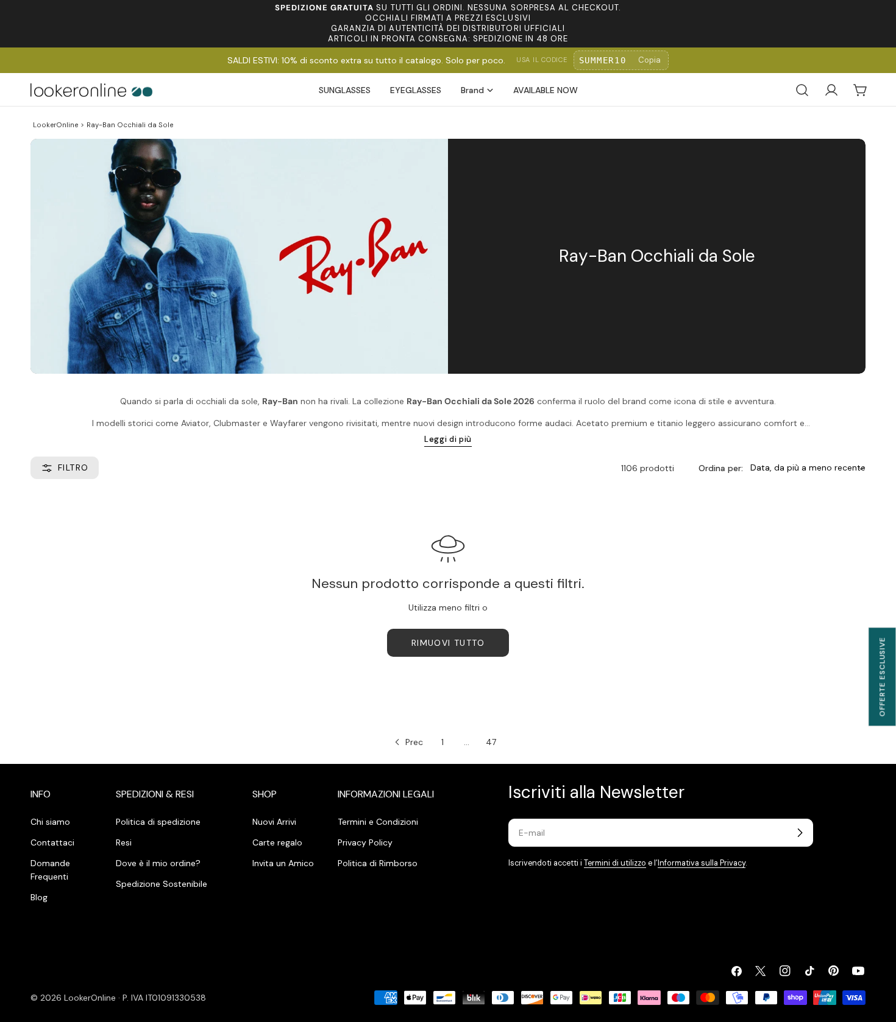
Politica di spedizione (158, 821)
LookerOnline (55, 124)
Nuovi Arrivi (274, 821)
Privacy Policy (365, 842)
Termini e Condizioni (378, 821)
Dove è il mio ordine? (158, 863)
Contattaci (52, 842)
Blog (39, 897)
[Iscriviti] (800, 833)
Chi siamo (50, 821)
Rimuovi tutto (448, 642)
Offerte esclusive (882, 676)
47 (491, 742)
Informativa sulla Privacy (701, 863)
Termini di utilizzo (615, 863)
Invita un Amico (283, 863)
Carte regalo (277, 842)
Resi (124, 842)
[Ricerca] (802, 90)
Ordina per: (721, 468)
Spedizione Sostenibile (161, 883)
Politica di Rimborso (378, 863)
